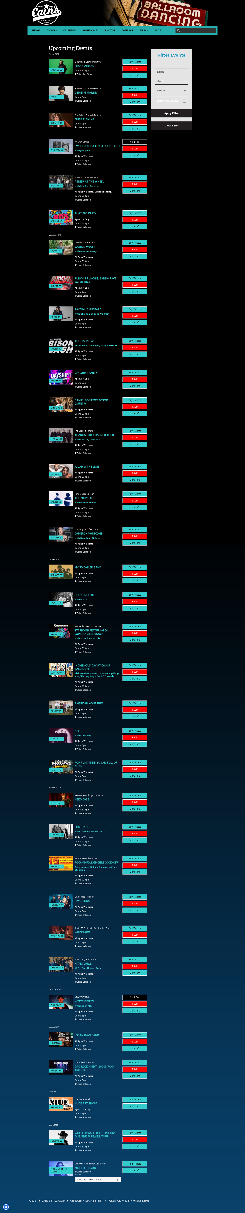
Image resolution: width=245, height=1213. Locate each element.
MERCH (144, 30)
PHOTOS (110, 30)
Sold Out (135, 141)
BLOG (158, 30)
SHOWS (36, 30)
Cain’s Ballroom (84, 101)
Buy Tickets (134, 61)
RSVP (135, 68)
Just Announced (167, 100)
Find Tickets (134, 1163)
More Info (134, 75)
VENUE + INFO (90, 30)
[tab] (98, 1179)
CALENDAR (69, 30)
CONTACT (127, 30)
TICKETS (52, 30)
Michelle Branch (86, 1168)
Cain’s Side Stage (84, 74)
